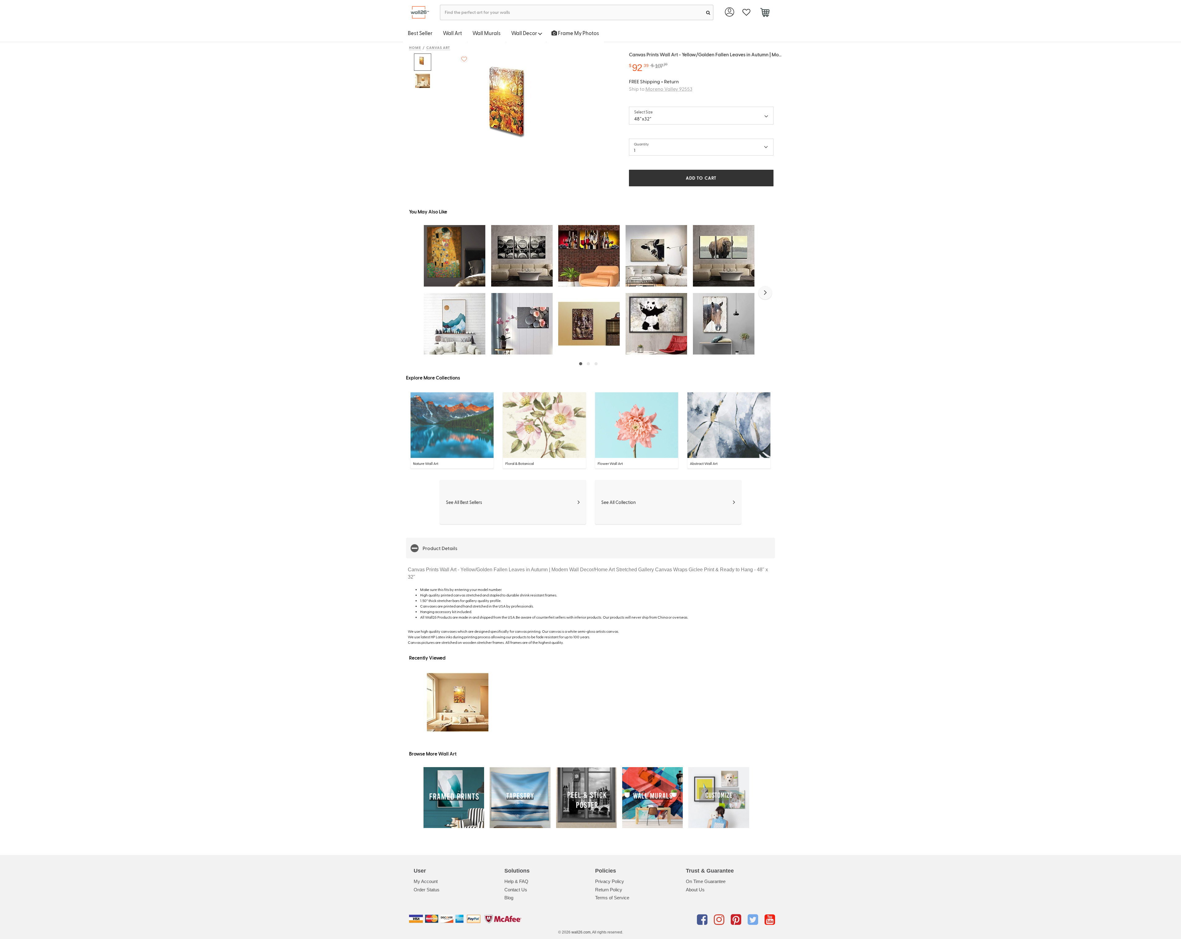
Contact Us (515, 889)
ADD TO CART (701, 177)
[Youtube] (770, 920)
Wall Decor (524, 33)
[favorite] (746, 12)
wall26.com (580, 932)
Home (415, 47)
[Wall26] (417, 12)
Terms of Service (612, 897)
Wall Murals (486, 33)
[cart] (764, 13)
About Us (695, 889)
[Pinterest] (737, 920)
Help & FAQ (516, 881)
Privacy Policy (609, 881)
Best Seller (420, 33)
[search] (708, 12)
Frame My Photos (578, 33)
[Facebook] (703, 920)
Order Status (426, 889)
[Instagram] (720, 920)
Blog (508, 897)
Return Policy (608, 889)
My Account (426, 881)
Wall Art (452, 33)
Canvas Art (438, 47)
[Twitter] (754, 920)
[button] (765, 292)
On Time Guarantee (706, 881)
